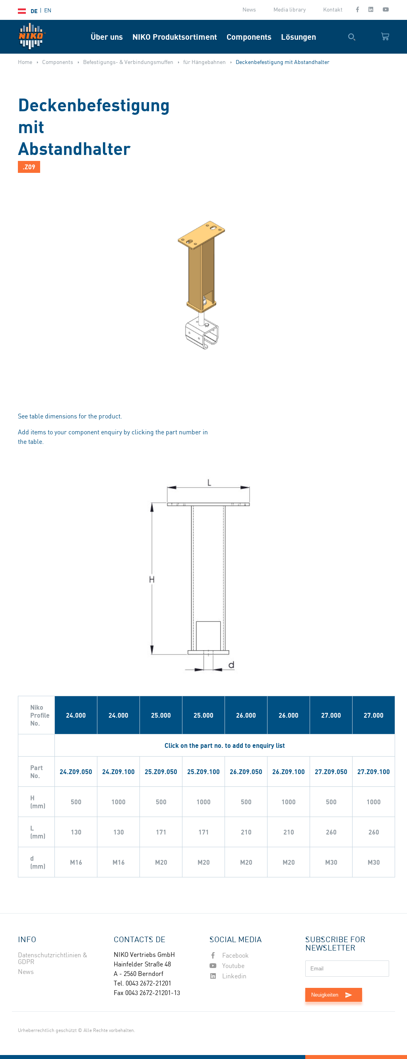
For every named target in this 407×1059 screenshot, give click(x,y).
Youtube (232, 966)
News (249, 10)
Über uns (107, 37)
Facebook (235, 956)
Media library (289, 10)
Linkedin (233, 976)
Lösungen (298, 37)
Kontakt (333, 10)
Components (249, 37)
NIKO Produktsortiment (174, 37)
